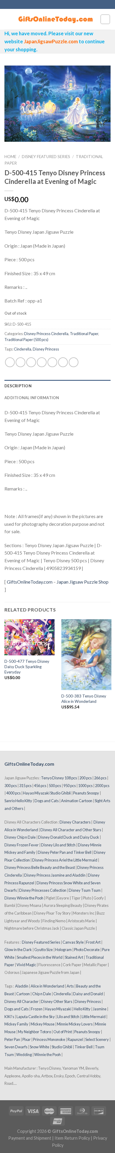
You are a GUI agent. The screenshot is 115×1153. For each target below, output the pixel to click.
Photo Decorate (87, 949)
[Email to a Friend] (42, 362)
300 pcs (10, 785)
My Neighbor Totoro (34, 1031)
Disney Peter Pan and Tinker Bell (64, 852)
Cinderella (22, 349)
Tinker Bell (84, 1046)
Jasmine (99, 1009)
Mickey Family (16, 1024)
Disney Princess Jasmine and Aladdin (55, 875)
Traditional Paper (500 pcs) (26, 339)
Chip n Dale (41, 993)
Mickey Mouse (43, 1024)
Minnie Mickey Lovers (75, 1024)
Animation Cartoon (76, 800)
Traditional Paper (84, 333)
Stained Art (74, 957)
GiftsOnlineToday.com (29, 582)
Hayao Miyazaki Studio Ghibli (47, 793)
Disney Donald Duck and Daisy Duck (68, 837)
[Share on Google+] (63, 362)
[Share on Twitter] (31, 362)
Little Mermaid (94, 1016)
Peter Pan (12, 1039)
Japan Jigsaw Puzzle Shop (83, 582)
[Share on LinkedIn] (73, 362)
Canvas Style (73, 942)
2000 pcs (102, 785)
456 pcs (40, 785)
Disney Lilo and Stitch (58, 845)
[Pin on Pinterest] (52, 362)
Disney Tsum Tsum (85, 890)
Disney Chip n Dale (20, 837)
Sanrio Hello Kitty (18, 800)
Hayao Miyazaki (58, 1009)
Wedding (24, 1054)
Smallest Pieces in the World (40, 957)
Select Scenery (97, 1039)
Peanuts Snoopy (86, 793)
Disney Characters (75, 822)
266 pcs (100, 777)
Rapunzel (75, 1039)
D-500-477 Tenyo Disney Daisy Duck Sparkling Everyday (26, 666)
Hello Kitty (82, 1009)
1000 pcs (85, 785)
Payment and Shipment (29, 1138)
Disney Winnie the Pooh (23, 898)
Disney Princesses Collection (42, 890)
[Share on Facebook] (20, 362)
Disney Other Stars (56, 1001)
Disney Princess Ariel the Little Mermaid (64, 860)
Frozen (36, 1009)
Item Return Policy (72, 1138)
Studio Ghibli (62, 1046)
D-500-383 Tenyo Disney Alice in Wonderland (83, 699)
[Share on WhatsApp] (10, 362)
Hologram (63, 949)
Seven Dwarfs (15, 1046)
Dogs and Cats (46, 800)
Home (10, 156)
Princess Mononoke (49, 1039)
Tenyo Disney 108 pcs (59, 777)
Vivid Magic (26, 964)
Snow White (39, 1046)
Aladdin (21, 986)
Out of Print (62, 1031)
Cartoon (23, 993)
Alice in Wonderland (47, 986)
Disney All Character (21, 1001)
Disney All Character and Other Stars (70, 829)
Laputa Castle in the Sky (36, 1016)
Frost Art (93, 942)
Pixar (26, 1039)
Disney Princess (46, 349)
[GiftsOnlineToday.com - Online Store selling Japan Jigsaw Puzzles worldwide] (56, 19)
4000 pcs (13, 793)
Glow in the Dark (18, 949)
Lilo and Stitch (68, 1016)
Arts (70, 986)
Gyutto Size (43, 949)
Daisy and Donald (88, 993)
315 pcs (25, 785)
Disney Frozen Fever (21, 845)
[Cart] (105, 19)
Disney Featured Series (46, 156)
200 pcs (85, 777)
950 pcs (69, 785)
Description (18, 385)
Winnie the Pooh (47, 1054)
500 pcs (55, 785)
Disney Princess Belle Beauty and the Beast (39, 867)
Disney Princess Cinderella (46, 333)
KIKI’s (9, 1016)
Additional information (31, 397)
